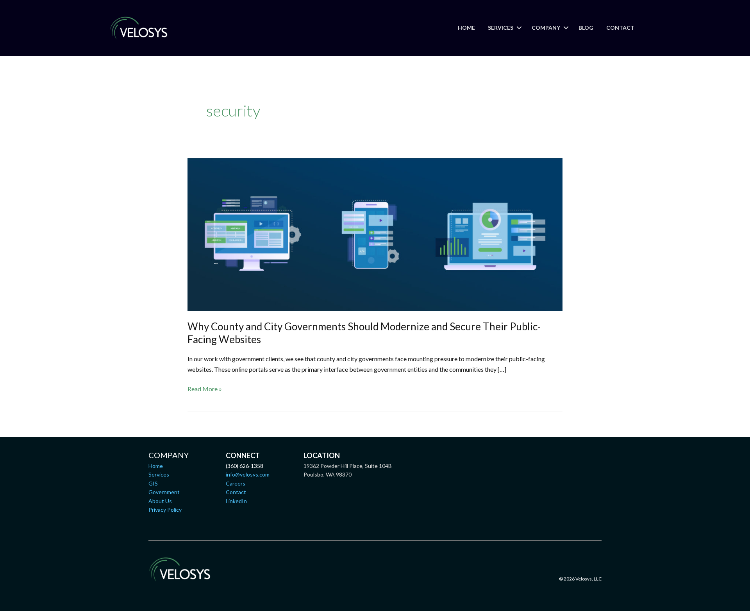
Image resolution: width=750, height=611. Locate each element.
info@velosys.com (248, 474)
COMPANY (546, 27)
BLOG (586, 27)
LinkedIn (236, 501)
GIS (153, 483)
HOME (466, 27)
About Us (160, 501)
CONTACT (620, 27)
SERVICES (500, 27)
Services (158, 474)
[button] (519, 27)
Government (164, 492)
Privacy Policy (165, 509)
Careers (235, 483)
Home (155, 465)
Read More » (205, 389)
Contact (236, 492)
